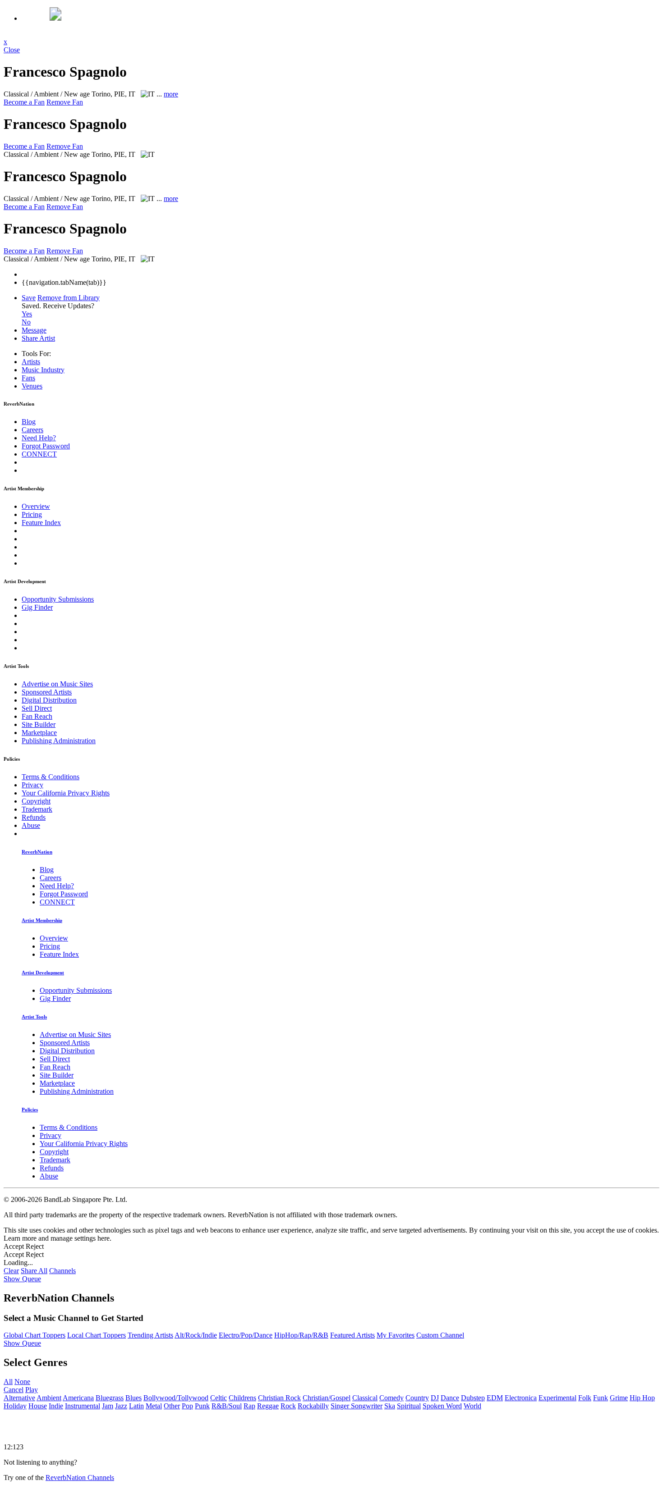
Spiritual (409, 1406)
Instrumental (82, 1406)
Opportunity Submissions (58, 599)
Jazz (121, 1406)
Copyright (36, 801)
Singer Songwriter (356, 1406)
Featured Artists (352, 1335)
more (171, 94)
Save (29, 297)
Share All (34, 1270)
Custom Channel (440, 1335)
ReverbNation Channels (80, 1477)
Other (172, 1406)
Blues (133, 1398)
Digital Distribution (49, 700)
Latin (136, 1406)
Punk (202, 1406)
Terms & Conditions (50, 777)
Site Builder (38, 724)
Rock (288, 1406)
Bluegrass (110, 1398)
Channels (62, 1270)
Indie (56, 1406)
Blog (29, 421)
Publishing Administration (59, 740)
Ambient (49, 1398)
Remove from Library (68, 297)
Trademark (37, 809)
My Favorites (395, 1335)
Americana (78, 1398)
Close (12, 50)
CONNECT (39, 454)
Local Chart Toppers (96, 1335)
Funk (600, 1398)
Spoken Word (442, 1406)
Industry (43, 370)
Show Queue (22, 1279)
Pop (187, 1406)
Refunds (34, 817)
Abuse (31, 825)
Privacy (32, 785)
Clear (11, 1270)
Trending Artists (150, 1335)
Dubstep (473, 1398)
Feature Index (41, 522)
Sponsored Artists (47, 692)
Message (34, 330)
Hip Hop (642, 1398)
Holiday (15, 1406)
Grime (619, 1398)
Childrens (242, 1398)
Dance (450, 1398)
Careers (32, 430)
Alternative (19, 1398)
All (8, 1381)
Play (31, 1389)
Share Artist (38, 338)
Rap (249, 1406)
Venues (32, 386)
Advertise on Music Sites (57, 684)
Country (417, 1398)
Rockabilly (313, 1406)
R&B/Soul (227, 1406)
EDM (495, 1398)
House (37, 1406)
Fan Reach (37, 716)
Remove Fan (64, 102)
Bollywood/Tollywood (175, 1398)
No (26, 322)
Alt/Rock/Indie (196, 1335)
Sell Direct (37, 708)
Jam (107, 1406)
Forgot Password (46, 446)
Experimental (557, 1398)
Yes (27, 314)
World (472, 1406)
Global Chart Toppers (34, 1335)
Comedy (391, 1398)
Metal (154, 1406)
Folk (584, 1398)
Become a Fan (24, 102)
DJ (435, 1398)
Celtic (218, 1398)
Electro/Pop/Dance (245, 1335)
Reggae (268, 1406)
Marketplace (39, 732)
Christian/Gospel (326, 1398)
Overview (36, 506)
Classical (365, 1398)
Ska (389, 1406)
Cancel (13, 1389)
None (22, 1381)
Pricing (32, 514)
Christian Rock (279, 1398)
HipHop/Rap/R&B (301, 1335)
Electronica (521, 1398)
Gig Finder (37, 607)
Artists (31, 361)
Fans (28, 378)
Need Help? (39, 438)
